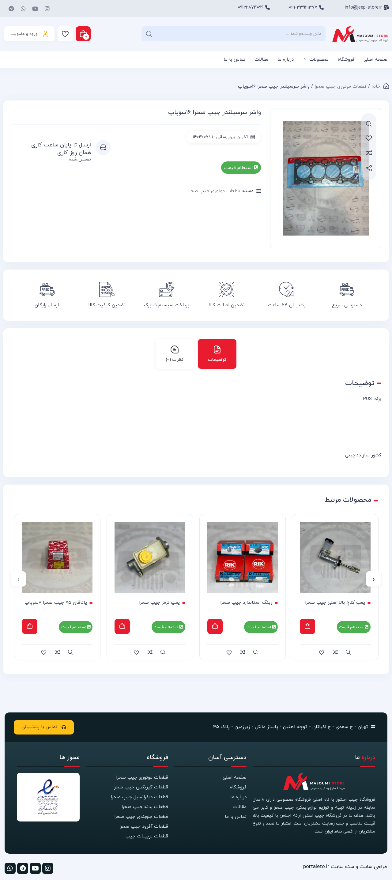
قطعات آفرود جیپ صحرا (143, 826)
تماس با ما (234, 59)
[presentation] (373, 579)
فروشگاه (346, 59)
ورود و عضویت (24, 34)
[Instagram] (47, 8)
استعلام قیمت (239, 168)
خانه (375, 86)
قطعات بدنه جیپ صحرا (145, 807)
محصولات (319, 59)
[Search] (149, 33)
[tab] (217, 354)
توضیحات (217, 360)
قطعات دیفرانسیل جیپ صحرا (139, 797)
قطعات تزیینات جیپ (147, 836)
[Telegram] (11, 8)
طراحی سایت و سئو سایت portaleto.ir (345, 867)
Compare (335, 652)
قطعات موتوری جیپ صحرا (341, 86)
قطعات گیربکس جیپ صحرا (140, 787)
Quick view (348, 652)
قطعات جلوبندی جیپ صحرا (141, 817)
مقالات (261, 59)
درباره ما (285, 59)
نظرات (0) (174, 360)
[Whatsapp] (23, 8)
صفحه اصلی (375, 59)
